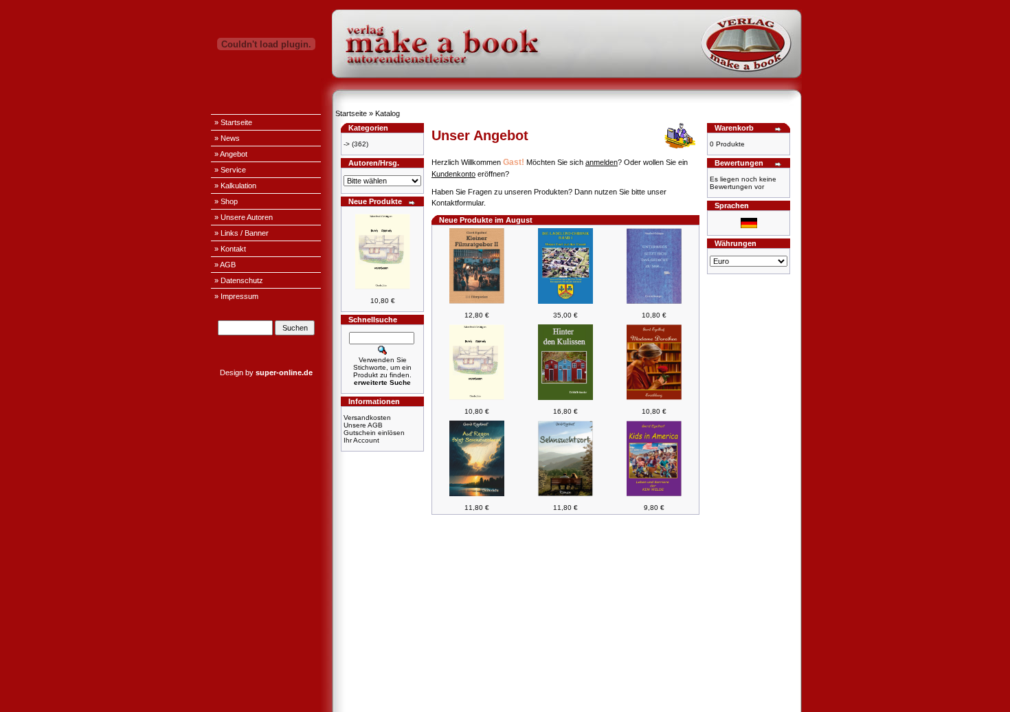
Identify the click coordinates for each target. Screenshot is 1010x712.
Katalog (387, 113)
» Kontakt (230, 249)
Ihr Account (361, 440)
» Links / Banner (241, 233)
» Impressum (236, 296)
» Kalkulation (235, 185)
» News (227, 138)
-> (347, 144)
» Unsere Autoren (243, 217)
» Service (230, 170)
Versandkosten (367, 417)
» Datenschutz (238, 280)
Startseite (351, 113)
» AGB (225, 264)
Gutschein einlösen (374, 432)
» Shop (226, 201)
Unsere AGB (363, 425)
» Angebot (230, 154)
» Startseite (233, 122)
